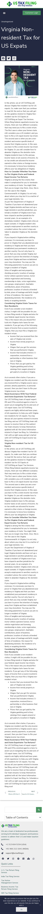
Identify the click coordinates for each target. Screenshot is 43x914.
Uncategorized (7, 21)
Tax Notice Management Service (9, 881)
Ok (21, 909)
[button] (4, 13)
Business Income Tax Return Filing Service (9, 888)
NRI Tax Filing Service (10, 893)
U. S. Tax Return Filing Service (10, 871)
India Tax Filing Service (10, 876)
